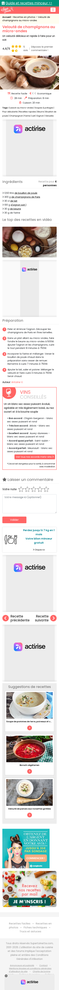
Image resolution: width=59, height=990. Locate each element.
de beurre (15, 208)
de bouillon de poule (25, 193)
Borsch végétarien (29, 765)
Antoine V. (17, 382)
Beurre (40, 111)
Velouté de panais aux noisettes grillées (29, 808)
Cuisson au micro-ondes (20, 107)
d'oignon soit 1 (18, 204)
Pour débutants (10, 111)
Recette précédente (20, 618)
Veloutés (49, 115)
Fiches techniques (35, 927)
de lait (13, 200)
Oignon (40, 115)
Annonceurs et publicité (22, 965)
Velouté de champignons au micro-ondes (26, 18)
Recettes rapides (27, 111)
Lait (33, 115)
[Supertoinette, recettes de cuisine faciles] (7, 10)
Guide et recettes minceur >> (29, 3)
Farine (27, 115)
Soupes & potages (44, 107)
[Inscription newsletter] (29, 889)
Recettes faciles (19, 923)
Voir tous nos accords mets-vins (34, 456)
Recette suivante (42, 618)
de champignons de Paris (25, 197)
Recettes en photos (24, 17)
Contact (43, 965)
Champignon (16, 115)
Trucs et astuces (30, 931)
